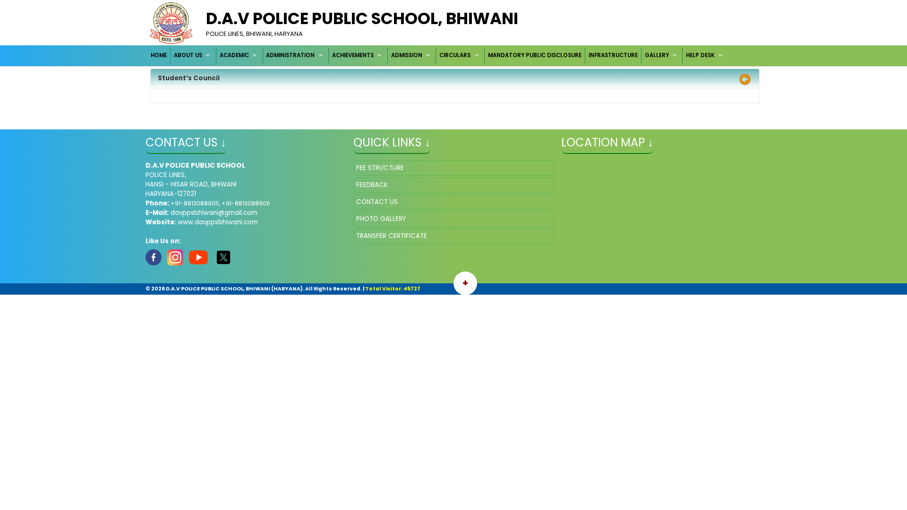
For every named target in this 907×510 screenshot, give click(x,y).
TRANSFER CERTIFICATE (391, 235)
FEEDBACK (372, 184)
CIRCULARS (455, 55)
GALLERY (657, 55)
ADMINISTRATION (290, 55)
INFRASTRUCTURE (613, 55)
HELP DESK (700, 55)
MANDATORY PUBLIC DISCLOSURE (535, 55)
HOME (159, 55)
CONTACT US (377, 201)
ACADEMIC (234, 55)
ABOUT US (188, 55)
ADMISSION (406, 55)
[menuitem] (159, 55)
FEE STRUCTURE (380, 167)
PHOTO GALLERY (381, 218)
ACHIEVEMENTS (353, 55)
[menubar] (438, 55)
